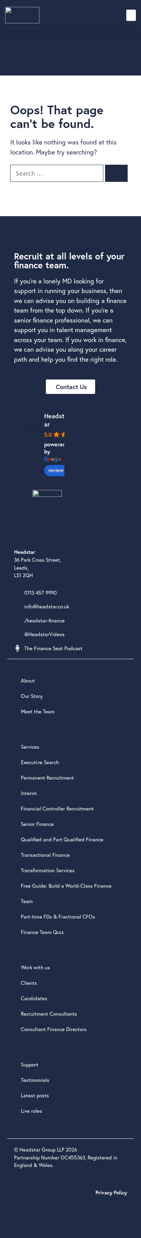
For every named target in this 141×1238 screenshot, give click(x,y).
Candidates (34, 998)
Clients (29, 982)
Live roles (31, 1110)
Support (29, 1064)
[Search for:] (57, 173)
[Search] (116, 173)
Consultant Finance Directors (54, 1029)
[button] (131, 15)
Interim (29, 793)
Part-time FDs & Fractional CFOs (58, 916)
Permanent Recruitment (47, 777)
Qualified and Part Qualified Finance (62, 839)
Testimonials (35, 1079)
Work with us (35, 967)
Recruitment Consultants (49, 1013)
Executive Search (40, 762)
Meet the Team (38, 711)
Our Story (32, 695)
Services (30, 746)
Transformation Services (48, 870)
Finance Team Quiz (42, 931)
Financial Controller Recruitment (57, 808)
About (28, 680)
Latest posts (35, 1095)
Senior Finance (37, 823)
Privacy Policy (111, 1192)
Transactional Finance (45, 854)
